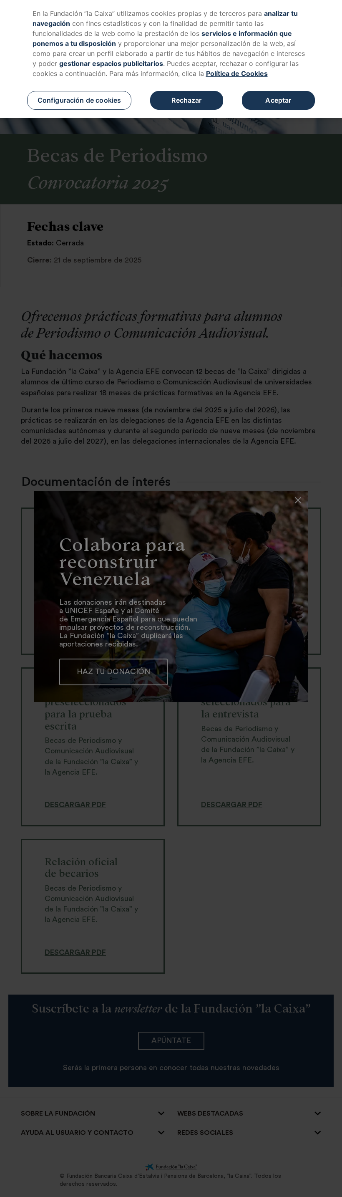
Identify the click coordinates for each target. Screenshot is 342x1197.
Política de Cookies (237, 73)
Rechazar (186, 100)
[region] (171, 59)
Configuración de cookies (79, 100)
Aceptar (278, 100)
